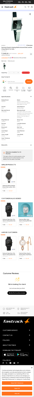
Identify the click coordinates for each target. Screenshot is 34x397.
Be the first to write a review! (17, 293)
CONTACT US (7, 335)
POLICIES (6, 340)
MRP (10, 53)
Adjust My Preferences (17, 383)
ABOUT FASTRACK (9, 345)
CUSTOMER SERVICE (10, 330)
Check (29, 81)
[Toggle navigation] (2, 7)
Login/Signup (4, 57)
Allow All (17, 393)
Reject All (17, 388)
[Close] (32, 368)
